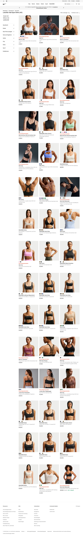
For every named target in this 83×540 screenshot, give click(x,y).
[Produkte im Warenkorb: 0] (79, 4)
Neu (29, 3)
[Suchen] (65, 4)
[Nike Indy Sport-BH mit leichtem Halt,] (28, 121)
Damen (37, 3)
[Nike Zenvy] (49, 153)
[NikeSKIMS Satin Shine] (49, 219)
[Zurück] (19, 7)
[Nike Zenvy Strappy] (49, 187)
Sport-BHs (17, 10)
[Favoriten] (76, 4)
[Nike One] (28, 57)
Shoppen (45, 8)
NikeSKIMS (52, 3)
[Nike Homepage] (5, 4)
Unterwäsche (11, 10)
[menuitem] (70, 1)
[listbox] (75, 12)
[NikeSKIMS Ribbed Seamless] (70, 251)
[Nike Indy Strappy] (49, 346)
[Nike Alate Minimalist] (70, 187)
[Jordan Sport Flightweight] (49, 378)
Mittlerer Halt (6, 17)
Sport (46, 3)
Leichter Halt (6, 19)
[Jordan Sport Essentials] (28, 378)
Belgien (78, 506)
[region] (8, 34)
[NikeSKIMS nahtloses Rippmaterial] (28, 282)
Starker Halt (6, 16)
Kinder (42, 3)
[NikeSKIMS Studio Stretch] (28, 89)
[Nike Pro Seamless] (70, 25)
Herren (33, 3)
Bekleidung (5, 10)
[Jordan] (3, 1)
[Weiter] (63, 7)
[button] (9, 25)
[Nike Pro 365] (28, 25)
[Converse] (6, 1)
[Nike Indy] (49, 89)
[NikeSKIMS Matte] (49, 57)
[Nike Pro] (49, 25)
